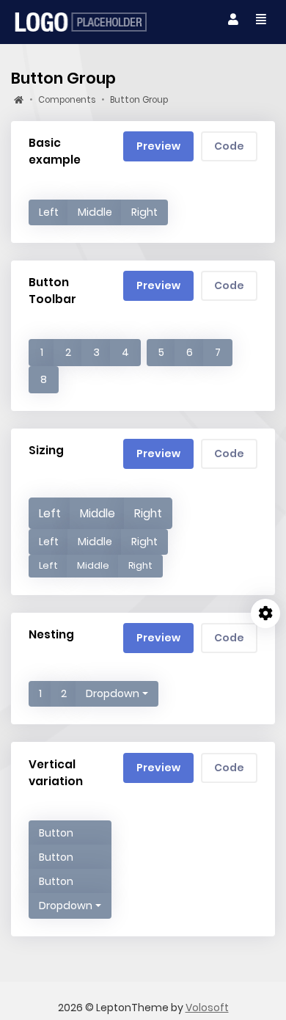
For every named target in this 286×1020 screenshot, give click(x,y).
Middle (95, 212)
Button (56, 833)
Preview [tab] (158, 146)
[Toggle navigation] (233, 20)
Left (49, 212)
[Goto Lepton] (81, 22)
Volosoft (207, 1007)
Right (144, 212)
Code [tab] (229, 146)
